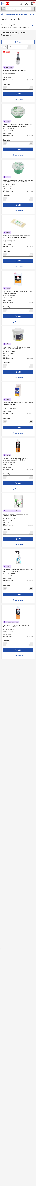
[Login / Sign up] (26, 3)
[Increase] (31, 87)
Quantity (6, 84)
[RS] (7, 3)
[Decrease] (5, 87)
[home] (2, 14)
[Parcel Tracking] (21, 3)
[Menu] (2, 3)
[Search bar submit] (32, 9)
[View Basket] (32, 3)
